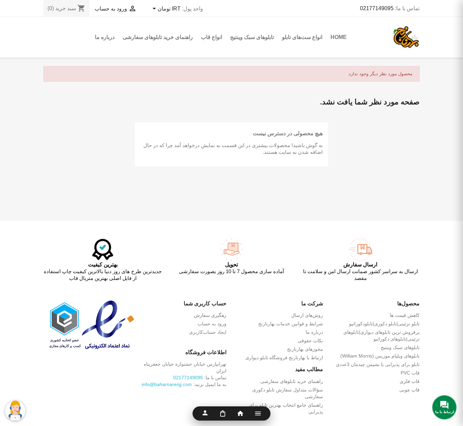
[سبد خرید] (222, 413)
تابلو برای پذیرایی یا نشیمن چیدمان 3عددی (378, 364)
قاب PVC (410, 373)
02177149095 (377, 8)
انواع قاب (211, 37)
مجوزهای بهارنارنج (305, 349)
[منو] (258, 413)
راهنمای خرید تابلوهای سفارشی (158, 37)
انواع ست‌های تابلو (302, 37)
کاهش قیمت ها (405, 315)
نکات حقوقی (310, 340)
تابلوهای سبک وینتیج (252, 37)
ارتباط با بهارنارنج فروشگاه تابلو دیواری (284, 357)
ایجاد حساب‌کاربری (207, 332)
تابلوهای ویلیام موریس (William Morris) (380, 356)
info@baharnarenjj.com (167, 384)
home (338, 37)
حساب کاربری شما (205, 303)
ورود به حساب (212, 323)
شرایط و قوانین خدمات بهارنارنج (290, 323)
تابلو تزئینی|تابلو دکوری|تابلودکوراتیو (384, 323)
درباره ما (105, 37)
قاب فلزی (410, 381)
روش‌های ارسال (307, 315)
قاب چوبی (409, 389)
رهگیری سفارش (210, 315)
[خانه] (240, 413)
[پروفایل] (205, 413)
